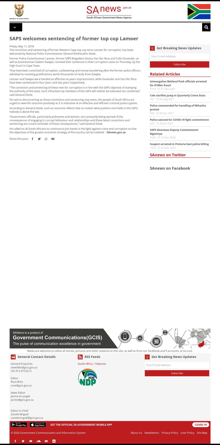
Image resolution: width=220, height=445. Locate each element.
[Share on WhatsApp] (46, 139)
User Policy (187, 433)
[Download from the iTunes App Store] (38, 424)
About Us (136, 433)
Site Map (202, 433)
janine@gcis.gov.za (22, 400)
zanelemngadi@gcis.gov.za (27, 418)
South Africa (85, 363)
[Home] (19, 11)
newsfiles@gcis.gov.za (24, 367)
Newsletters (152, 433)
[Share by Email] (52, 139)
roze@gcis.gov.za (21, 385)
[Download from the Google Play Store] (19, 424)
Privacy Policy (170, 433)
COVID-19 (201, 424)
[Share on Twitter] (39, 139)
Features (100, 363)
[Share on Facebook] (32, 139)
